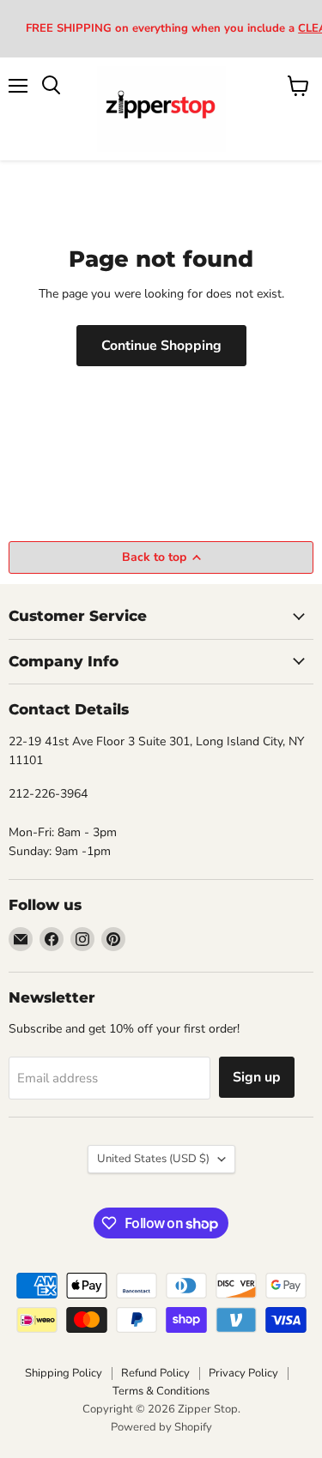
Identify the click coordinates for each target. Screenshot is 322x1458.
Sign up (257, 1077)
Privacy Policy (243, 1373)
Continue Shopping (161, 345)
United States (153, 1158)
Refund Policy (155, 1373)
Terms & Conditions (161, 1391)
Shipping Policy (63, 1373)
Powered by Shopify (161, 1427)
